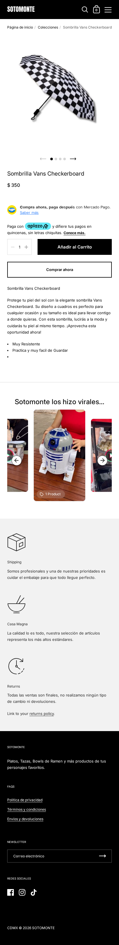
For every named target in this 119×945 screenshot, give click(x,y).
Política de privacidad (24, 800)
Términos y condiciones (26, 809)
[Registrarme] (102, 856)
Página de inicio (20, 27)
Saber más (29, 212)
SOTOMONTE (43, 928)
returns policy (41, 713)
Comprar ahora (59, 269)
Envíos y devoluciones (25, 819)
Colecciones (48, 27)
